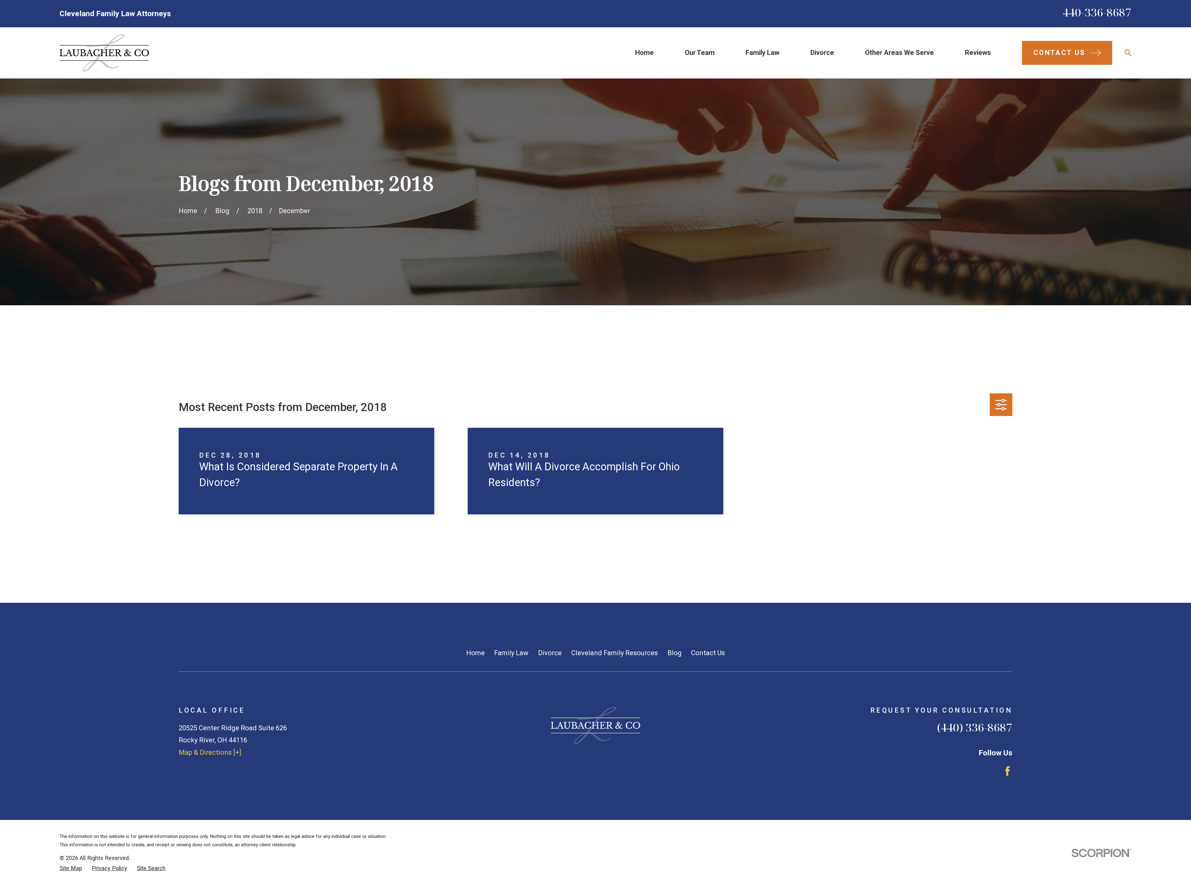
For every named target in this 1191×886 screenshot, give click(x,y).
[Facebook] (1007, 771)
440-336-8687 (1097, 12)
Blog (674, 653)
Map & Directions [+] (210, 752)
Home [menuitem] (644, 52)
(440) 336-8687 (974, 727)
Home (475, 653)
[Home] (104, 53)
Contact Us (708, 653)
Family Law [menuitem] (762, 52)
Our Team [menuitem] (700, 52)
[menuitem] (71, 868)
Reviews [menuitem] (978, 52)
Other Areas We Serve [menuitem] (899, 52)
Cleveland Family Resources (614, 653)
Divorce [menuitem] (822, 52)
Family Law (511, 653)
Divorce (550, 653)
